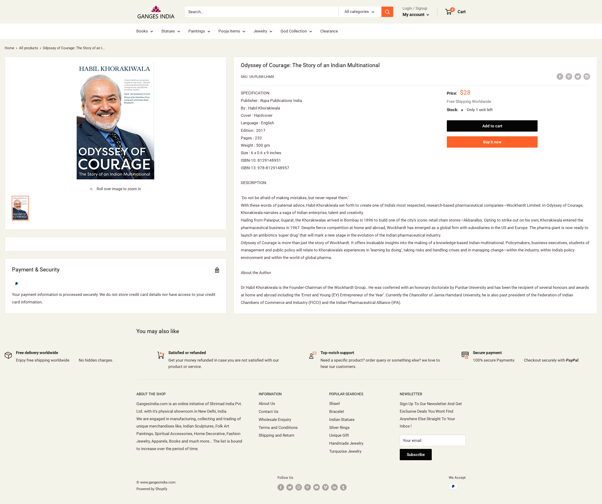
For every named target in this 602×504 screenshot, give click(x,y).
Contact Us (268, 411)
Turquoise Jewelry (345, 451)
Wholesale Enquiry (275, 419)
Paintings (196, 31)
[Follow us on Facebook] (280, 487)
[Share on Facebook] (560, 76)
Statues (168, 31)
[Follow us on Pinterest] (307, 487)
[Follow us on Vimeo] (325, 487)
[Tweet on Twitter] (577, 76)
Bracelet (336, 411)
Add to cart (492, 126)
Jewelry (260, 31)
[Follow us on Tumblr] (343, 487)
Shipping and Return (276, 435)
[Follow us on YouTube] (316, 487)
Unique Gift (339, 435)
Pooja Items (229, 31)
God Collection (294, 31)
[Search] (387, 12)
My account (414, 14)
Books (142, 31)
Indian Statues (342, 419)
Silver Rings (339, 427)
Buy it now (492, 142)
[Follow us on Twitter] (289, 487)
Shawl (334, 403)
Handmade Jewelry (346, 443)
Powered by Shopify (151, 489)
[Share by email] (586, 76)
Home (9, 48)
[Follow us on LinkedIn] (334, 487)
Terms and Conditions (278, 427)
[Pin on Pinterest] (569, 76)
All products (28, 48)
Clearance (329, 31)
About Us (267, 403)
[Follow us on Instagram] (298, 487)
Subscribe (416, 454)
